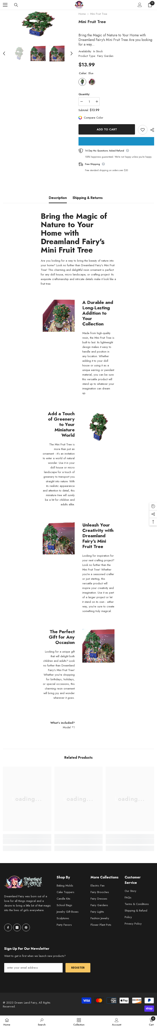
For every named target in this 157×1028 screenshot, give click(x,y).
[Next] (71, 53)
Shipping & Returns (88, 197)
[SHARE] (150, 130)
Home (82, 14)
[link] (27, 841)
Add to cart (107, 129)
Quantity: (84, 94)
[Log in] (140, 5)
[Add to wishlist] (142, 130)
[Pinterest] (26, 927)
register (78, 968)
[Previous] (4, 53)
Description (58, 197)
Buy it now (116, 141)
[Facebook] (8, 927)
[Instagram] (17, 927)
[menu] (5, 4)
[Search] (16, 5)
